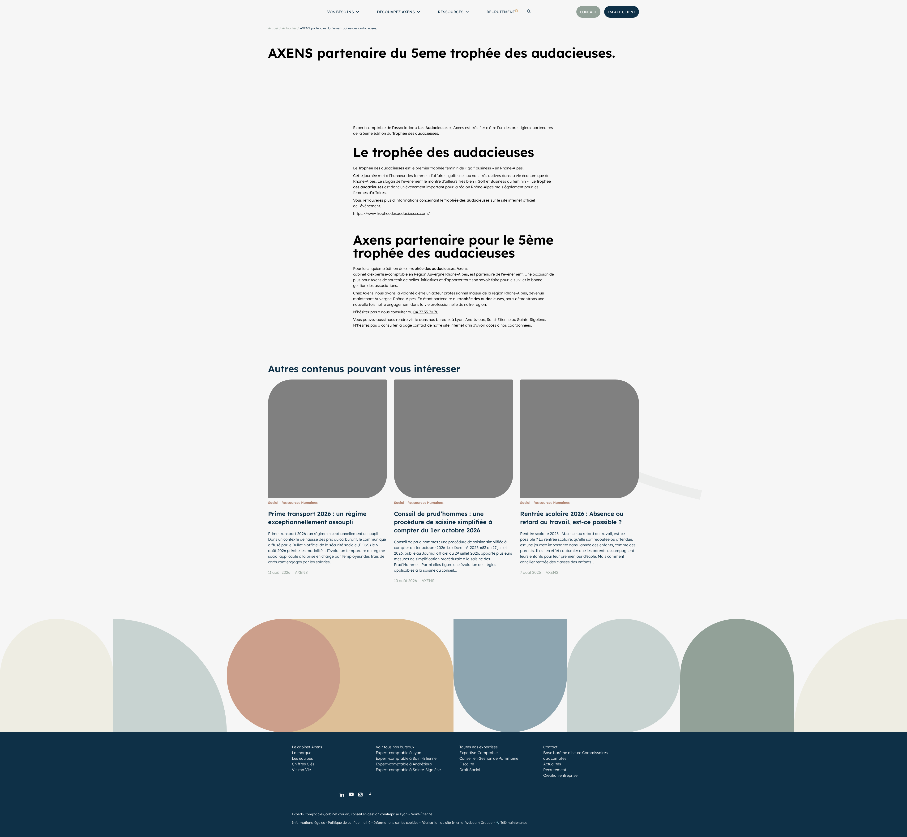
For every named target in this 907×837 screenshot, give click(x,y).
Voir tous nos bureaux (395, 747)
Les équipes (302, 758)
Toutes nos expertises (478, 747)
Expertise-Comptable (478, 752)
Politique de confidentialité (349, 822)
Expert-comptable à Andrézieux (404, 764)
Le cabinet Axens (307, 747)
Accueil (273, 28)
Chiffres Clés (303, 764)
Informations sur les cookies (395, 822)
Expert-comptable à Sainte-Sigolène (408, 769)
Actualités (289, 28)
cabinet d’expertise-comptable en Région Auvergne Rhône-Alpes (410, 274)
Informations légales (308, 822)
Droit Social (469, 769)
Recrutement (502, 11)
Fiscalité (466, 764)
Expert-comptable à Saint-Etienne (406, 758)
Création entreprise (560, 775)
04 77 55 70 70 (425, 312)
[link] (341, 795)
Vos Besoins (340, 11)
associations (386, 285)
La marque (301, 752)
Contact (550, 747)
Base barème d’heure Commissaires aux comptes (575, 755)
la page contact (412, 325)
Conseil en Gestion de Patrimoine (488, 758)
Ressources (450, 11)
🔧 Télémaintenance (511, 822)
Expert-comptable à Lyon (398, 752)
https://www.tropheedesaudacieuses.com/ (391, 213)
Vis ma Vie (301, 769)
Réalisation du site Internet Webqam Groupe (457, 822)
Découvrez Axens (396, 11)
